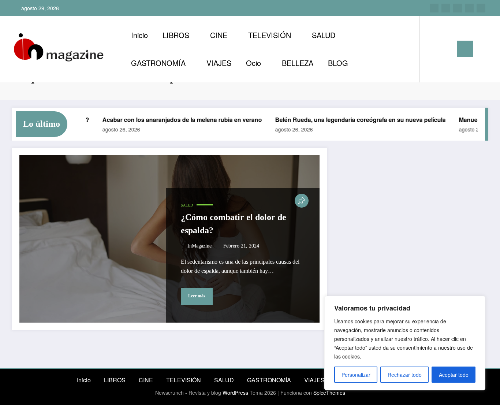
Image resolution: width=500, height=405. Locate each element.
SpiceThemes (329, 392)
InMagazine (199, 246)
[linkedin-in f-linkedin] (445, 8)
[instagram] (434, 8)
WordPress (235, 392)
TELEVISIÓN (269, 35)
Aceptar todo (454, 374)
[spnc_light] (446, 48)
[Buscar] (432, 49)
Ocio (253, 62)
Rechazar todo (405, 374)
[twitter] (457, 8)
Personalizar (356, 374)
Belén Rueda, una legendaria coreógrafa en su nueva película (354, 119)
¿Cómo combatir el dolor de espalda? (233, 223)
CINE (218, 35)
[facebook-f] (469, 8)
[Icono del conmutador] (465, 49)
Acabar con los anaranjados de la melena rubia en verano (176, 119)
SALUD (323, 35)
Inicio (139, 35)
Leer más (196, 295)
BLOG (338, 62)
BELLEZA (297, 62)
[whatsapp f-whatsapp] (481, 8)
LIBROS (176, 35)
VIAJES (218, 62)
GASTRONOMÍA (158, 62)
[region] (404, 343)
